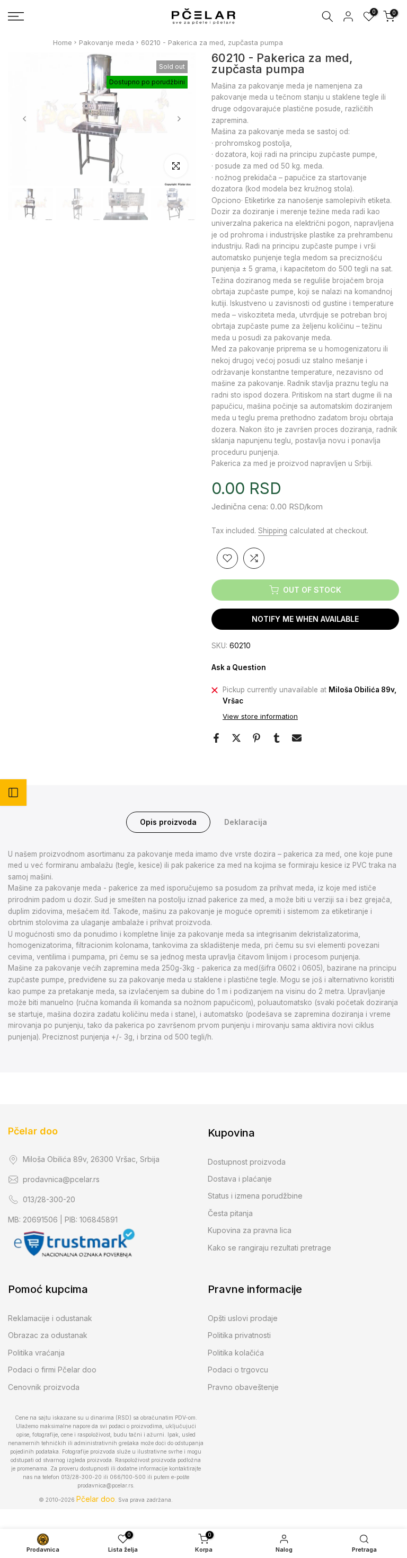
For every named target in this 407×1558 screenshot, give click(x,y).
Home (62, 42)
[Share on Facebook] (216, 738)
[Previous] (25, 119)
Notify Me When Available (305, 618)
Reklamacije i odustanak (50, 1318)
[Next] (179, 119)
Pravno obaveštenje (243, 1387)
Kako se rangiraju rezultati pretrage (269, 1247)
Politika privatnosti (239, 1335)
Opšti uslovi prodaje (243, 1318)
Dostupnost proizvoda (247, 1161)
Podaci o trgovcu (238, 1369)
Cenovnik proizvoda (43, 1387)
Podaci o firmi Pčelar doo (52, 1369)
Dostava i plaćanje (240, 1178)
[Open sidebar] (13, 792)
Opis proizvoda (168, 821)
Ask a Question (238, 667)
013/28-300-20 (49, 1199)
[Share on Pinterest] (256, 738)
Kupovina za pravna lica (249, 1230)
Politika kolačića (236, 1352)
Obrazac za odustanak (47, 1335)
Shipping (272, 530)
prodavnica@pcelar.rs (61, 1179)
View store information (260, 716)
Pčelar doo (33, 1131)
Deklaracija (245, 821)
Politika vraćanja (36, 1352)
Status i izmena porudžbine (255, 1195)
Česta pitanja (230, 1213)
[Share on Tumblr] (276, 738)
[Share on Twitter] (236, 738)
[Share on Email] (297, 738)
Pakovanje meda (106, 42)
